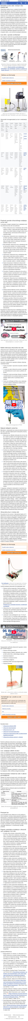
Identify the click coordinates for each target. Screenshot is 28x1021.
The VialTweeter (11, 68)
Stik (19, 1016)
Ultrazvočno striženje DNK (9, 726)
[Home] (4, 3)
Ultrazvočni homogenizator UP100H (14, 425)
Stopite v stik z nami (14, 717)
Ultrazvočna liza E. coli (8, 729)
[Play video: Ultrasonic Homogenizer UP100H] (14, 405)
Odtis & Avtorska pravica (18, 1015)
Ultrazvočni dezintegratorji (9, 728)
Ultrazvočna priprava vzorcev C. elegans (13, 737)
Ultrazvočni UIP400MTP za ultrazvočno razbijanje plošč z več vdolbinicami (14, 641)
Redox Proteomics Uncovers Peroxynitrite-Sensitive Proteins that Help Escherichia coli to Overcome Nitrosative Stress (15, 995)
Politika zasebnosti (12, 1016)
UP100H (25, 133)
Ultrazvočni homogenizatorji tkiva (11, 731)
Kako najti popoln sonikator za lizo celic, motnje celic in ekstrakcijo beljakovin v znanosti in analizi (14, 340)
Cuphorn (25, 154)
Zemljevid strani (7, 1015)
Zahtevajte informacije (14, 83)
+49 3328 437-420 (5, 1)
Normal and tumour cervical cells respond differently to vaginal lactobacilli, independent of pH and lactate (15, 1006)
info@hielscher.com (22, 1)
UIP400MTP (25, 169)
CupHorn (18, 68)
